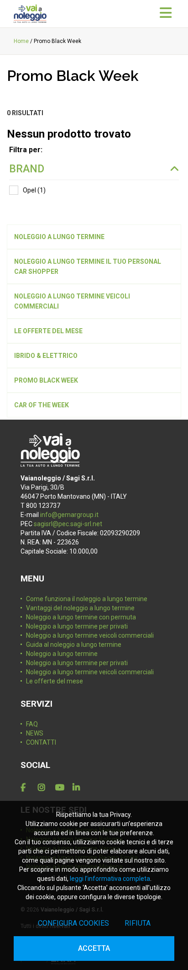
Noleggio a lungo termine (62, 653)
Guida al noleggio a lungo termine (73, 644)
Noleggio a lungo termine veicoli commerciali (90, 635)
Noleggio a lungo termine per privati (77, 626)
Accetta (94, 948)
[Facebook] (27, 787)
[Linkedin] (79, 787)
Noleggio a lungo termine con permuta (81, 617)
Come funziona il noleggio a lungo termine (86, 598)
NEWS (34, 733)
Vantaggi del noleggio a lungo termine (80, 608)
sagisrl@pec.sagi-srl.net (68, 524)
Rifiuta (138, 923)
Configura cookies (73, 923)
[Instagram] (45, 787)
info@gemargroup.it (69, 514)
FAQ (32, 724)
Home (21, 41)
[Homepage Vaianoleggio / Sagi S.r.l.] (30, 14)
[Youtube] (62, 787)
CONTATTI (41, 742)
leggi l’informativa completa (110, 878)
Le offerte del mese (54, 681)
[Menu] (165, 13)
